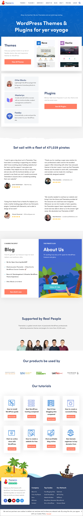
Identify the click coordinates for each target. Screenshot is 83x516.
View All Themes (18, 62)
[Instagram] (22, 501)
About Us (49, 3)
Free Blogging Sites (49, 491)
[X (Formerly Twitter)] (9, 501)
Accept (48, 514)
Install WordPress (49, 494)
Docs (33, 497)
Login (75, 3)
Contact (34, 503)
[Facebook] (5, 501)
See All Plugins (60, 106)
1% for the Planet (36, 494)
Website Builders (48, 497)
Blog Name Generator (50, 500)
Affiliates (34, 500)
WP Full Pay (60, 494)
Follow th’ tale (55, 287)
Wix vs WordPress (49, 503)
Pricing (68, 3)
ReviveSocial (60, 500)
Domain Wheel (61, 503)
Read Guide (12, 416)
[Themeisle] (8, 3)
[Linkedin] (18, 501)
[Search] (80, 3)
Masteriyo (19, 95)
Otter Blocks (20, 80)
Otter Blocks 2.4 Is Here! (14, 281)
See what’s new (16, 292)
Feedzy (18, 112)
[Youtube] (14, 501)
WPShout (59, 497)
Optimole (59, 491)
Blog (55, 3)
